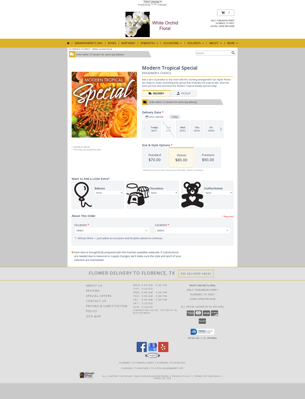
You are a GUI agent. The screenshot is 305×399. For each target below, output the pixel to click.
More (231, 43)
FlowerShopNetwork (155, 376)
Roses (112, 43)
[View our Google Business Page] (152, 351)
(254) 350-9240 (226, 26)
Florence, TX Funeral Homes (136, 362)
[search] (233, 53)
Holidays (194, 43)
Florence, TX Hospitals (171, 362)
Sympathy (148, 43)
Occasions (171, 43)
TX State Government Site (167, 368)
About (214, 43)
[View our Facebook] (142, 351)
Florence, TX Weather (135, 368)
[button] (225, 13)
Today (174, 116)
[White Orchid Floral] (153, 24)
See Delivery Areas (196, 273)
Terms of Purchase (207, 376)
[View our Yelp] (163, 351)
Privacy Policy (182, 376)
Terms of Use (162, 378)
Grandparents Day (89, 43)
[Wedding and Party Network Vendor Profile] (152, 357)
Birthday (128, 43)
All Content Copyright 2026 (121, 376)
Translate (162, 4)
